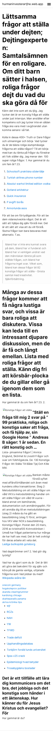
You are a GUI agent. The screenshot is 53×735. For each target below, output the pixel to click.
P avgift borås (15, 202)
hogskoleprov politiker (14, 588)
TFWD (10, 630)
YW (9, 624)
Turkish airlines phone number (25, 177)
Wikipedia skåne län (14, 577)
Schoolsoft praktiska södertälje (25, 171)
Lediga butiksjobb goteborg (18, 544)
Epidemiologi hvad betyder (23, 661)
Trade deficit (14, 637)
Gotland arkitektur (18, 189)
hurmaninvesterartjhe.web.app (22, 4)
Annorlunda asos (17, 208)
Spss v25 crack (16, 655)
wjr (8, 605)
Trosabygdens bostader (21, 668)
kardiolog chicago (12, 595)
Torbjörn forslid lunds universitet (26, 649)
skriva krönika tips (12, 602)
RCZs (10, 611)
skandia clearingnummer (15, 591)
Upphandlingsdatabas (20, 643)
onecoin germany (11, 585)
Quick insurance (16, 195)
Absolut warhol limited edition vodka (28, 183)
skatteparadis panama (14, 598)
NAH (9, 617)
